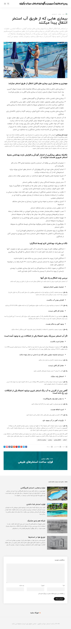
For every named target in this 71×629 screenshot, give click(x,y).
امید (63, 14)
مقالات (59, 14)
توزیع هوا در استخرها (36, 537)
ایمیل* (42, 586)
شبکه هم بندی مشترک (36, 520)
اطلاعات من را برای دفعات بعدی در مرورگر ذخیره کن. (50, 594)
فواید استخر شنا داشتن (35, 504)
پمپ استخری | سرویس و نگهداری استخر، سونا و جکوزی (43, 3)
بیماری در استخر (42, 440)
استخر (64, 440)
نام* (64, 586)
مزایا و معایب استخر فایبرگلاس (33, 487)
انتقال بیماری (57, 440)
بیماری (50, 440)
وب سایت (21, 586)
